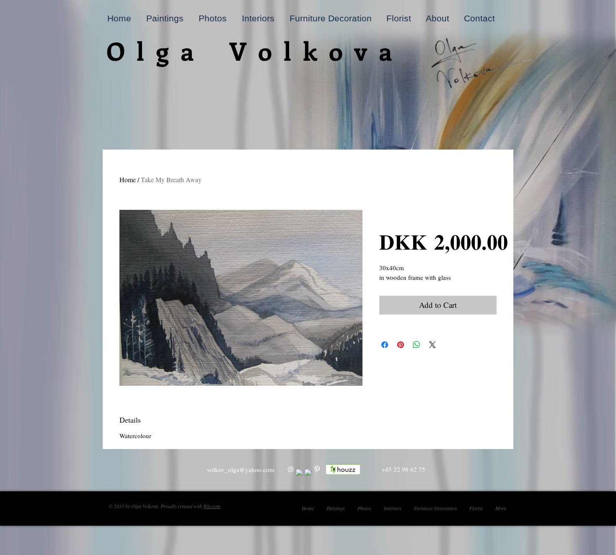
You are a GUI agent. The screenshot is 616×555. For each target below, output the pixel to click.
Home (127, 179)
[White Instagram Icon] (290, 469)
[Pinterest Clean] (317, 469)
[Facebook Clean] (299, 472)
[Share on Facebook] (385, 345)
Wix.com (211, 506)
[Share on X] (432, 345)
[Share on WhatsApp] (417, 345)
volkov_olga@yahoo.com (240, 469)
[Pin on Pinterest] (401, 345)
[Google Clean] (308, 472)
